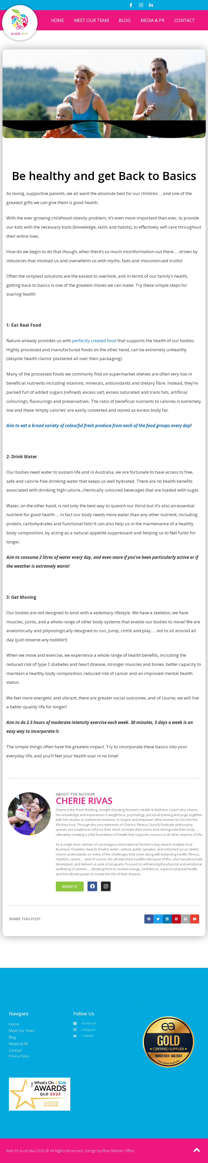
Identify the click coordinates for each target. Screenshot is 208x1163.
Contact (184, 20)
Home (57, 20)
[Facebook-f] (131, 5)
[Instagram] (141, 5)
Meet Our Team (91, 20)
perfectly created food (94, 340)
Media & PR (152, 20)
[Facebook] (92, 886)
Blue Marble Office (118, 1150)
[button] (148, 919)
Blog (124, 20)
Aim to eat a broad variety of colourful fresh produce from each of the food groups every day (98, 425)
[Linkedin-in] (151, 5)
